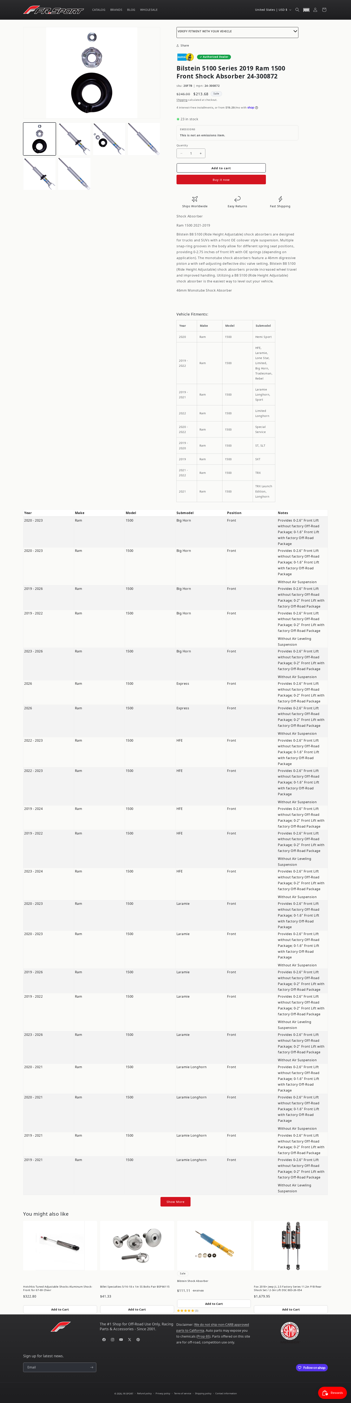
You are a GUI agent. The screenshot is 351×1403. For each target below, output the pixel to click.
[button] (297, 9)
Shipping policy (203, 1393)
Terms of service (182, 1393)
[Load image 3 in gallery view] (109, 139)
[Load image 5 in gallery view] (39, 173)
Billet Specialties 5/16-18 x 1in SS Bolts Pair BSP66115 (135, 1286)
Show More (175, 1202)
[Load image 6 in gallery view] (74, 173)
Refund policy (144, 1393)
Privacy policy (163, 1393)
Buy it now (221, 180)
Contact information (226, 1393)
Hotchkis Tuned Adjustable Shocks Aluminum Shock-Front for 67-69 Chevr (57, 1288)
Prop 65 (203, 1336)
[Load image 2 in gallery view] (74, 139)
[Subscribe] (91, 1367)
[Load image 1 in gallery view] (39, 139)
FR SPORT (128, 1393)
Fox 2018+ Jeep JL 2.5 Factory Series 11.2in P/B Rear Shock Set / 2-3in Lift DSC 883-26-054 (287, 1288)
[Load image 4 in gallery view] (144, 139)
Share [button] (185, 45)
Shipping (182, 100)
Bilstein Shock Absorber (192, 1281)
